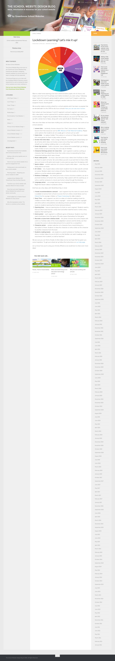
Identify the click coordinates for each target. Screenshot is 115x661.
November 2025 (99, 178)
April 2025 (97, 203)
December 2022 (99, 288)
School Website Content (13, 130)
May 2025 (97, 199)
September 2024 (99, 228)
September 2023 (99, 263)
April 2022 (97, 313)
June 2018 (97, 463)
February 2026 (98, 167)
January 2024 (98, 249)
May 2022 (97, 310)
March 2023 (98, 278)
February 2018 (98, 470)
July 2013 (97, 588)
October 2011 (98, 623)
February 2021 (98, 356)
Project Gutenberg (63, 196)
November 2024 (99, 221)
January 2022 (98, 324)
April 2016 (97, 516)
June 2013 (97, 591)
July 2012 (97, 606)
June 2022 (97, 306)
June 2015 (97, 538)
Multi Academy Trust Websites (15, 116)
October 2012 (98, 602)
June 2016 (97, 513)
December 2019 (99, 399)
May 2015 (97, 541)
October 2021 (98, 335)
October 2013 (98, 581)
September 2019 (99, 410)
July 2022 (97, 303)
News (8, 119)
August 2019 (98, 413)
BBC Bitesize (62, 131)
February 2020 (98, 392)
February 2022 (98, 320)
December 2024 (99, 217)
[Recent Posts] (105, 40)
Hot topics (10, 109)
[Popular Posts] (97, 40)
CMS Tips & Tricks (12, 98)
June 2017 (97, 484)
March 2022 (98, 317)
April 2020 (97, 385)
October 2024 (98, 224)
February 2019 (98, 434)
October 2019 (98, 406)
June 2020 (98, 378)
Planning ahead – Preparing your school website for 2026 (105, 94)
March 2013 (98, 595)
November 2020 (99, 367)
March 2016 (98, 520)
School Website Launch (13, 137)
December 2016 (99, 506)
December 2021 (99, 328)
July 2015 (97, 534)
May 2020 (97, 381)
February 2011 (98, 641)
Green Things (10, 105)
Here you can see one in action (75, 108)
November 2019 (99, 402)
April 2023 (97, 274)
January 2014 (98, 577)
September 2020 (99, 374)
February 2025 (98, 210)
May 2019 (97, 424)
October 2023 (98, 260)
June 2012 (97, 609)
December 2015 (99, 524)
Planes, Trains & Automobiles (40, 269)
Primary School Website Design (15, 126)
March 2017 (98, 495)
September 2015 (99, 527)
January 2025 (98, 214)
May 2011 (97, 634)
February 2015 (98, 552)
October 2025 (98, 182)
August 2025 (98, 189)
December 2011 (99, 620)
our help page (80, 242)
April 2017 (97, 491)
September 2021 (99, 338)
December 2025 (99, 174)
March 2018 (98, 467)
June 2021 (97, 345)
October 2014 (98, 559)
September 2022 (99, 299)
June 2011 (97, 630)
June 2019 (97, 420)
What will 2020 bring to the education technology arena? (59, 271)
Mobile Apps (10, 112)
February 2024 (98, 246)
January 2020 (98, 395)
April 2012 (97, 616)
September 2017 (99, 481)
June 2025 (97, 196)
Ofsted (9, 123)
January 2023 (98, 285)
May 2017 (97, 488)
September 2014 (99, 563)
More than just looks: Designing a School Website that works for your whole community (15, 191)
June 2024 (98, 231)
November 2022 (99, 292)
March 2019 (98, 431)
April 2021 (97, 349)
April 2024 (97, 239)
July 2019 (97, 417)
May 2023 (97, 271)
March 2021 (98, 353)
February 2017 (98, 499)
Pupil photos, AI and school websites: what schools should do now (105, 48)
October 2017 (98, 477)
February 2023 (98, 281)
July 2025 (97, 192)
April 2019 (97, 427)
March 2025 (98, 206)
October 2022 (98, 296)
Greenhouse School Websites (15, 69)
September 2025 (99, 185)
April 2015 (97, 545)
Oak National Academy (75, 131)
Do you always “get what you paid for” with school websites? (105, 119)
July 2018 (97, 459)
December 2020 (99, 363)
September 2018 (99, 452)
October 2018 (98, 449)
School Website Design (13, 134)
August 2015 (98, 531)
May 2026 (97, 164)
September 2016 (99, 509)
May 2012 (97, 613)
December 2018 (99, 442)
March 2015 (98, 548)
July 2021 (97, 342)
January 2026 (98, 171)
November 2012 (99, 598)
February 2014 (98, 573)
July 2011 (97, 627)
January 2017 (98, 502)
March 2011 (98, 638)
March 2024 (98, 242)
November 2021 (99, 331)
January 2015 (98, 556)
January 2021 (98, 360)
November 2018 (99, 445)
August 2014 (98, 566)
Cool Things (36, 33)
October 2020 (98, 370)
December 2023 (99, 253)
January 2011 (98, 645)
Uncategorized (11, 141)
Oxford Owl (38, 196)
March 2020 (98, 388)
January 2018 (98, 474)
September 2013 (99, 584)
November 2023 (99, 256)
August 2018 (98, 456)
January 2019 (98, 438)
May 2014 (97, 570)
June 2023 (97, 267)
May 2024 (97, 235)
